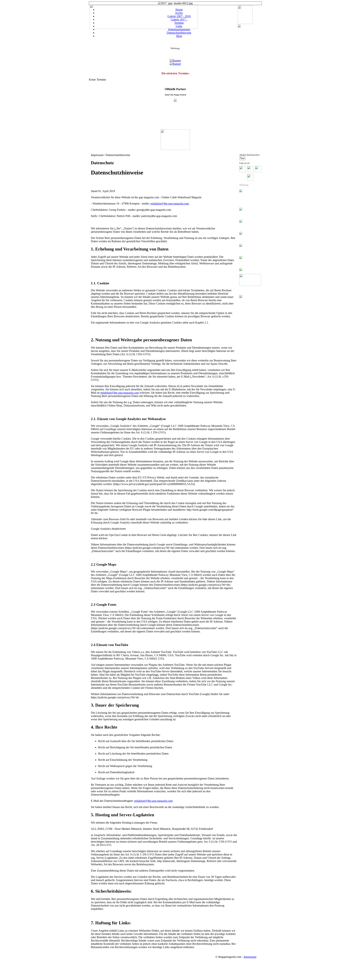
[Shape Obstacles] (239, 26)
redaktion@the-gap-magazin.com (169, 203)
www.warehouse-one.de (247, 499)
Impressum (250, 956)
